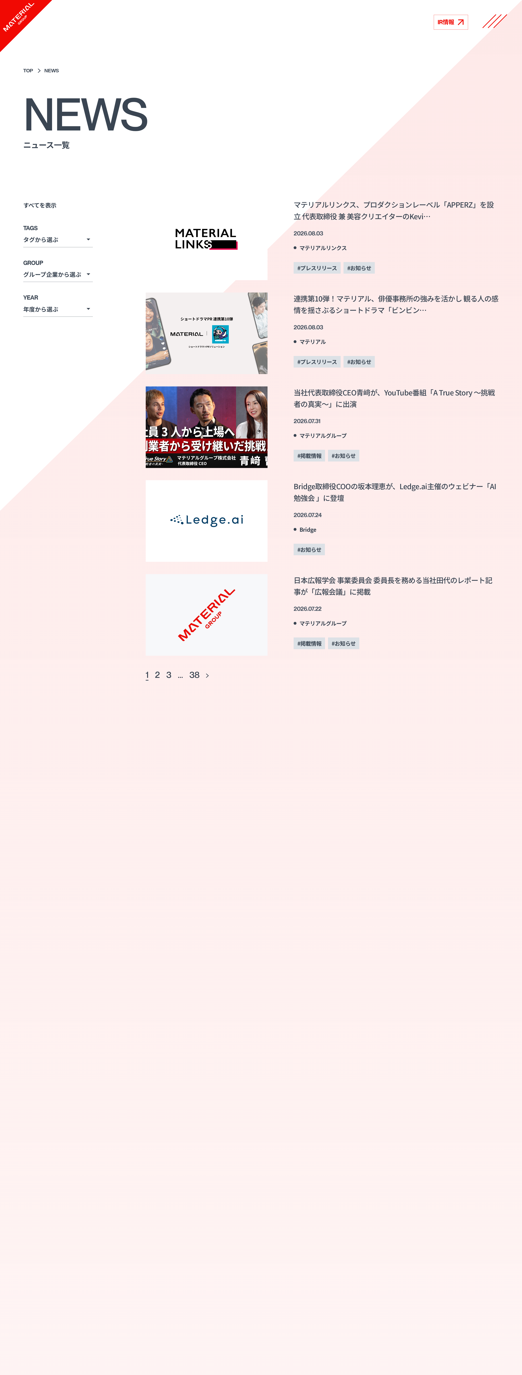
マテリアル (312, 341)
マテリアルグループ (323, 435)
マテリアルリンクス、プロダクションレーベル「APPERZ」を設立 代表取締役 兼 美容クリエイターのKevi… (394, 210)
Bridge (307, 529)
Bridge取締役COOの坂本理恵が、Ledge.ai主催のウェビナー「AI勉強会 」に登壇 (395, 492)
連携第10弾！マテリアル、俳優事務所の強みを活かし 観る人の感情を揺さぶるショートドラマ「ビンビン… (396, 304)
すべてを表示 (39, 205)
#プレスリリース (317, 268)
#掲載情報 (309, 456)
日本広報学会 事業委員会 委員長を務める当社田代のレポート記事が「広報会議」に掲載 (393, 586)
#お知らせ (359, 268)
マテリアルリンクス (323, 248)
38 (194, 675)
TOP (28, 70)
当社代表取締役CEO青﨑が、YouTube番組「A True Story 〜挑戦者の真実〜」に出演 (394, 398)
